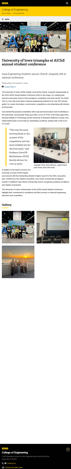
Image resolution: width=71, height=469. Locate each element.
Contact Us (11, 463)
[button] (67, 3)
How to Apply (6, 13)
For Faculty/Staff (18, 13)
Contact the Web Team (14, 467)
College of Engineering (15, 9)
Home (3, 57)
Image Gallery (10, 87)
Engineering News (12, 57)
